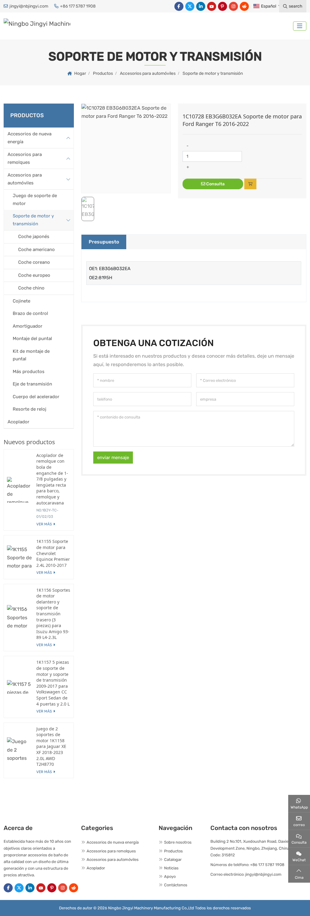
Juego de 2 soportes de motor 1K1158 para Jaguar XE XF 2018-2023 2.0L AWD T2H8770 (51, 746)
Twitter (189, 6)
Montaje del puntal (32, 338)
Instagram (233, 6)
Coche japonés (33, 236)
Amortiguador (27, 326)
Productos (173, 851)
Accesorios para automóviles (25, 179)
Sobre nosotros (178, 842)
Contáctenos (175, 885)
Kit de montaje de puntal (31, 355)
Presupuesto (104, 242)
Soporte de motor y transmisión (33, 220)
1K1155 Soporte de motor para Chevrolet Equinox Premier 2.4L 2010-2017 (53, 553)
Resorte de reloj (29, 409)
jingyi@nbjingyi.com (28, 6)
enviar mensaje (113, 457)
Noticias (171, 868)
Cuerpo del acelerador (36, 396)
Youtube (211, 6)
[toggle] (299, 26)
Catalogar (173, 859)
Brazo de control (30, 313)
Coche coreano (34, 262)
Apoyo (170, 876)
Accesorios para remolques (25, 158)
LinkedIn (200, 6)
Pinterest (222, 6)
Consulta (215, 184)
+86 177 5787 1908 (78, 6)
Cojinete (21, 301)
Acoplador (18, 422)
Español (268, 6)
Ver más (44, 524)
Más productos (29, 371)
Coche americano (36, 249)
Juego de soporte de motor (35, 199)
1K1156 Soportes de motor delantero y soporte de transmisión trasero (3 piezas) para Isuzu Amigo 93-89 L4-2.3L (53, 613)
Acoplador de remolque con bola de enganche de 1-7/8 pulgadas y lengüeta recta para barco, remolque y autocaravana (52, 479)
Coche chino (31, 288)
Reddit (244, 6)
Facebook (178, 6)
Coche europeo (34, 275)
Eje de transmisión (32, 384)
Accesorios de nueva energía (29, 137)
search (295, 6)
